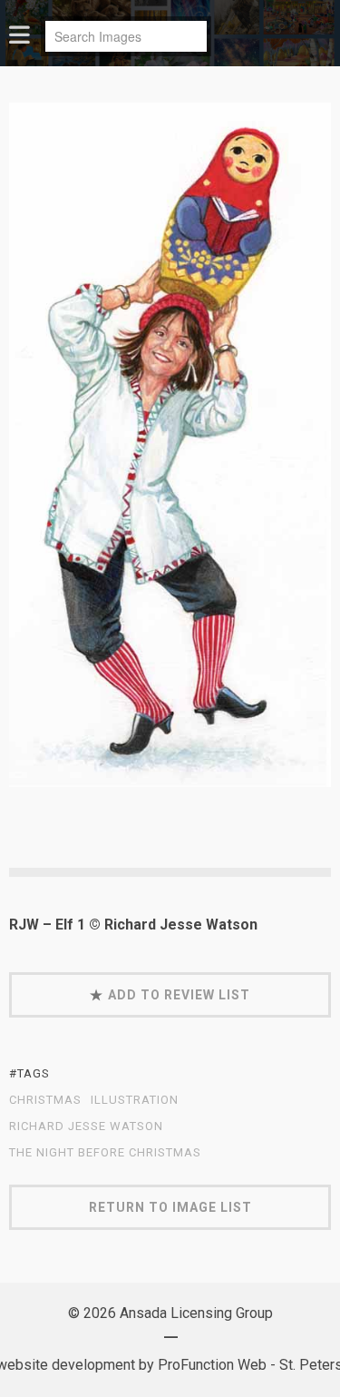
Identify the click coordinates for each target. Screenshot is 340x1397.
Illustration (135, 1100)
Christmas (45, 1100)
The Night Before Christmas (105, 1152)
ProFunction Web (212, 1364)
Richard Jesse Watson (86, 1126)
